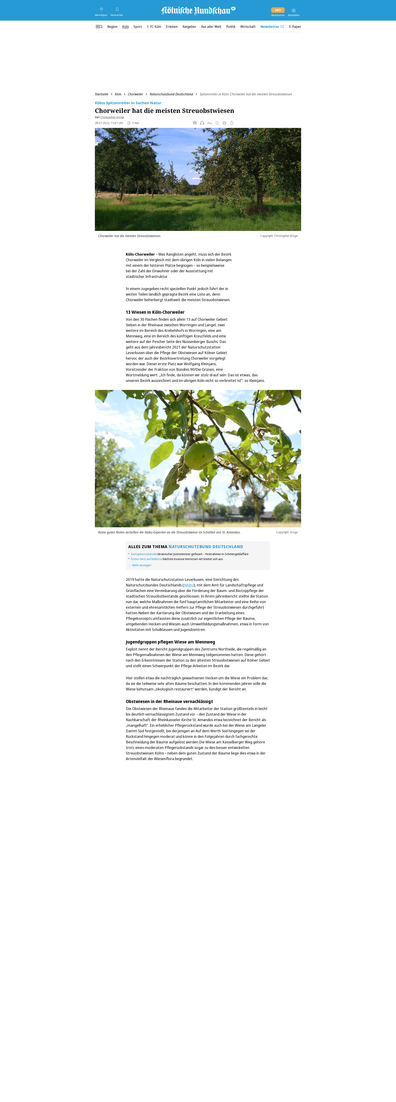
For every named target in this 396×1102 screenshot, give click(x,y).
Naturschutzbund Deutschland (171, 94)
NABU (189, 585)
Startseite (101, 94)
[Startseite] (198, 10)
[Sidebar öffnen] (99, 26)
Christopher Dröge (112, 117)
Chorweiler (135, 94)
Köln (118, 94)
